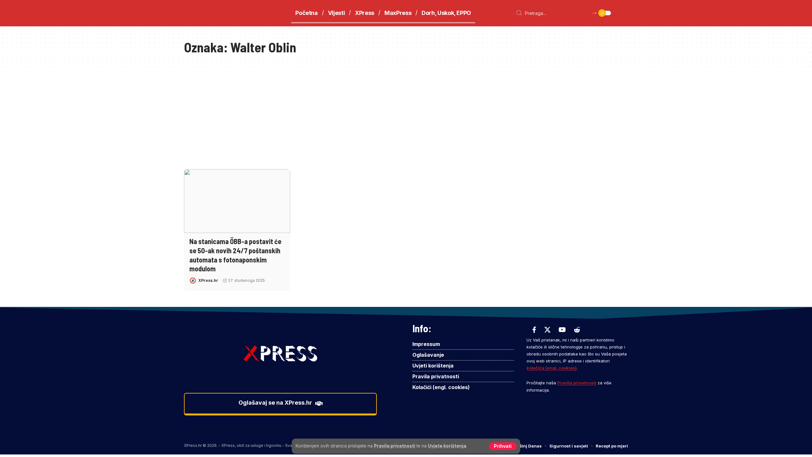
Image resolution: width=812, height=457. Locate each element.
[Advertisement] (406, 115)
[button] (502, 446)
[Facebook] (534, 329)
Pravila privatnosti (394, 445)
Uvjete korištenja (447, 445)
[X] (547, 329)
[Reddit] (577, 329)
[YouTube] (562, 329)
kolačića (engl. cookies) (552, 367)
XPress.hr (208, 280)
